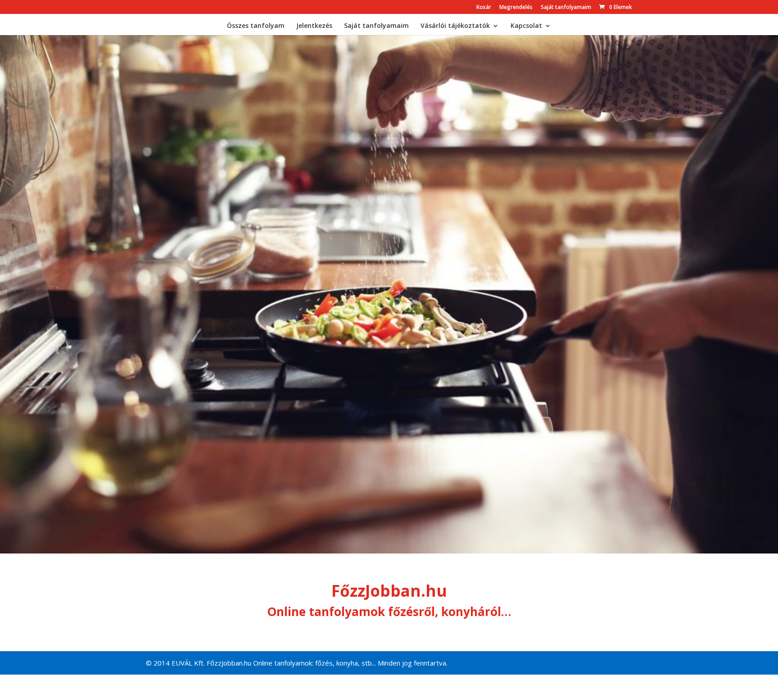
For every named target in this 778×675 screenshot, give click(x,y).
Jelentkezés (314, 26)
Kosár (483, 7)
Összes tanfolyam (256, 26)
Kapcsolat (526, 26)
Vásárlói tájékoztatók (455, 26)
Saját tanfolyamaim (566, 7)
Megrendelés (516, 7)
